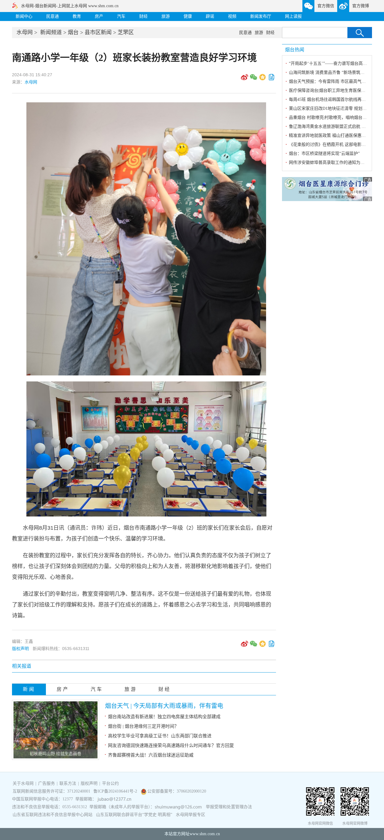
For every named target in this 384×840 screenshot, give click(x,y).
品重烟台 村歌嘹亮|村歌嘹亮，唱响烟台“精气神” (334, 117)
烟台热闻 (294, 49)
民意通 (52, 16)
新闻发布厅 (260, 16)
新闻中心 (24, 16)
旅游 (165, 16)
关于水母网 (24, 783)
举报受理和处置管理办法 (229, 807)
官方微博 (360, 6)
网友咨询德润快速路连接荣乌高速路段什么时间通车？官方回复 (171, 745)
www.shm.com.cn (205, 834)
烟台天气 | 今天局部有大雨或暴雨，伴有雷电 (164, 706)
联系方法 (67, 783)
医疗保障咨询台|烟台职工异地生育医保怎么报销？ (335, 90)
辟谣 (210, 16)
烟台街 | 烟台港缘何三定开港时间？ (143, 726)
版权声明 (20, 648)
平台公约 (110, 783)
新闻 (29, 689)
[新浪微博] (244, 79)
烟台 (73, 32)
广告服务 (46, 783)
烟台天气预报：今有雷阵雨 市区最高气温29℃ (331, 81)
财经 (143, 16)
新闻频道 (51, 32)
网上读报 (293, 16)
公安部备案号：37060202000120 (176, 791)
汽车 (121, 16)
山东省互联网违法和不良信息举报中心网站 (52, 814)
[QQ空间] (262, 79)
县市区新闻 (98, 32)
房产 (99, 16)
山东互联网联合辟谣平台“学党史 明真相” (134, 814)
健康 (188, 16)
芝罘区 (126, 32)
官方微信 (325, 6)
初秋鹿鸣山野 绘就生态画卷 (55, 753)
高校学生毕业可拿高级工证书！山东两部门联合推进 (160, 735)
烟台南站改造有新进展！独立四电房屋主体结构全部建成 (164, 716)
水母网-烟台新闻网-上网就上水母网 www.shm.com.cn (69, 6)
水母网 (24, 32)
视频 (232, 16)
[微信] (253, 79)
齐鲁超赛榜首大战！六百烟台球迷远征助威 (151, 755)
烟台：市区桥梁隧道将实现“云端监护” (324, 153)
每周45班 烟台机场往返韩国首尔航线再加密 (329, 99)
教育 (77, 16)
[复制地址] (271, 79)
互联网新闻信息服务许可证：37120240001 (51, 791)
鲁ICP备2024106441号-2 (115, 791)
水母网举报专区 (190, 814)
